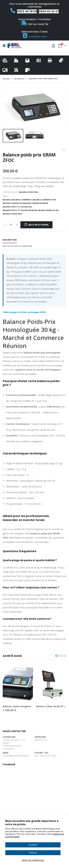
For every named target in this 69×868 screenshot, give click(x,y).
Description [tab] (10, 239)
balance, (7, 199)
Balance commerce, (22, 199)
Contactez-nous (37, 36)
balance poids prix (12, 214)
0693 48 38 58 (27, 11)
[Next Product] (64, 150)
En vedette (19, 79)
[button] (56, 656)
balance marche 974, (48, 210)
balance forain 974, (13, 203)
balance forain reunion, (36, 203)
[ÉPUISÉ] (61, 670)
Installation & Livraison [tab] (17, 246)
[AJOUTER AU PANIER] (27, 670)
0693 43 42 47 (49, 11)
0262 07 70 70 (40, 739)
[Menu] (4, 45)
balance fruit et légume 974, (17, 207)
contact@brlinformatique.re (16, 755)
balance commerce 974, (44, 199)
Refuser (33, 852)
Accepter (33, 844)
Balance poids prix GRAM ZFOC (29, 157)
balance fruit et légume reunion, (20, 210)
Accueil (6, 79)
